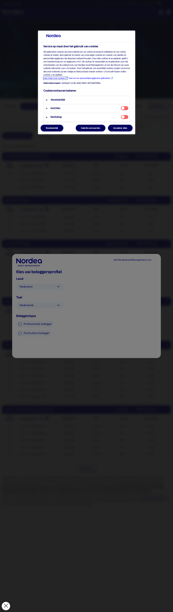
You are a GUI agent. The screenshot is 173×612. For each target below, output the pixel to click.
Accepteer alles (120, 128)
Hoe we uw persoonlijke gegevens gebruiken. (89, 78)
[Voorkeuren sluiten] (6, 606)
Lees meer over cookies (54, 78)
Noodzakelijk (52, 128)
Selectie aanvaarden (90, 128)
